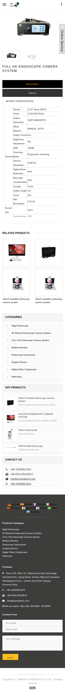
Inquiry (32, 93)
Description (32, 84)
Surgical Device (19, 362)
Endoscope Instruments (23, 355)
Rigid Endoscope (20, 325)
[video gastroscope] (10, 435)
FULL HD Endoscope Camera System (30, 340)
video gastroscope (27, 430)
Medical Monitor (19, 347)
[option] (32, 30)
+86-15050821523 (20, 484)
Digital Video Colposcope (24, 369)
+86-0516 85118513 (17, 595)
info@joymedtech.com (22, 479)
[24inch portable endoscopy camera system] (10, 403)
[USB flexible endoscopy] (10, 448)
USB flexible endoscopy (30, 446)
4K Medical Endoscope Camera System (31, 333)
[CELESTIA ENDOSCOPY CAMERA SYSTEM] (10, 419)
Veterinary (17, 376)
